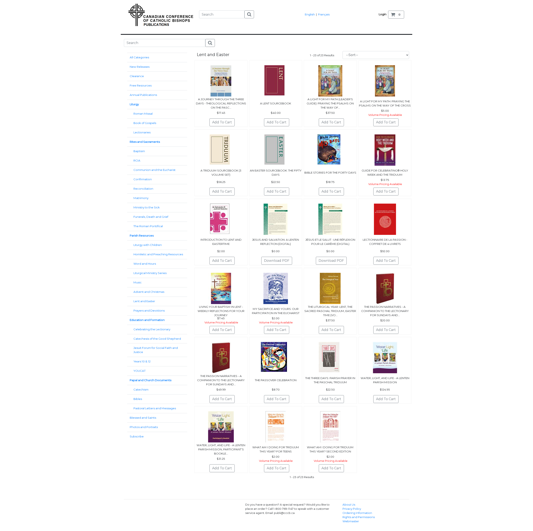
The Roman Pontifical (148, 226)
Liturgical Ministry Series (150, 273)
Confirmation (142, 179)
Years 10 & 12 (142, 361)
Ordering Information (357, 513)
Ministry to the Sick (146, 207)
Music (137, 282)
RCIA (136, 160)
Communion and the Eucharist (154, 170)
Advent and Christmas (148, 291)
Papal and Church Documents (150, 380)
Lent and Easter (144, 301)
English (310, 14)
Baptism (139, 151)
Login (382, 14)
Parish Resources (142, 235)
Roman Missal (143, 113)
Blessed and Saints (143, 417)
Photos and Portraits (144, 427)
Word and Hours (144, 263)
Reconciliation (143, 188)
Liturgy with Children (147, 245)
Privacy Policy (351, 508)
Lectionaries (142, 132)
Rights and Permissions (358, 517)
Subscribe (137, 436)
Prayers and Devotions (149, 310)
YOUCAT (139, 370)
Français (324, 14)
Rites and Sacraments (145, 141)
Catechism (140, 389)
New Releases (139, 66)
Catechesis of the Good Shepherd (157, 338)
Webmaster (350, 521)
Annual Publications (143, 94)
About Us (348, 504)
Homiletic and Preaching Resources (158, 254)
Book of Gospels (144, 123)
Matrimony (140, 198)
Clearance (137, 76)
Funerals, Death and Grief (150, 216)
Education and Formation (147, 320)
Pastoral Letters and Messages (154, 408)
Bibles (137, 399)
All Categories (139, 57)
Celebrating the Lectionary (151, 329)
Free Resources (141, 85)
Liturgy (134, 104)
